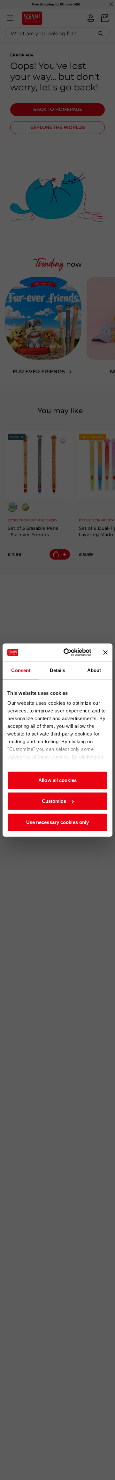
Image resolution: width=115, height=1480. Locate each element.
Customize (54, 801)
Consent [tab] (20, 670)
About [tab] (94, 670)
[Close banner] (105, 652)
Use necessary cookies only (57, 822)
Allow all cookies (57, 780)
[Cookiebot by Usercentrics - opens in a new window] (67, 652)
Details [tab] (57, 670)
